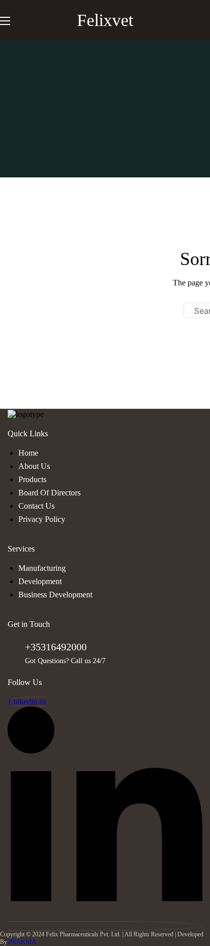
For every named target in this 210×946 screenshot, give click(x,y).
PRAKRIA (22, 941)
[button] (205, 20)
